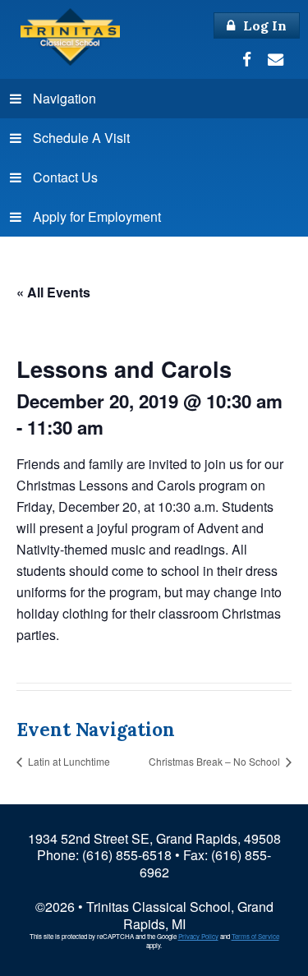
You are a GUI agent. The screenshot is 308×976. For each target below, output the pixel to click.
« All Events (53, 292)
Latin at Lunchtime (67, 761)
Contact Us (65, 177)
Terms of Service (255, 936)
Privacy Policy (198, 936)
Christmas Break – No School (216, 761)
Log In (263, 25)
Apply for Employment (97, 216)
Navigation (64, 98)
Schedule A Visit (81, 137)
